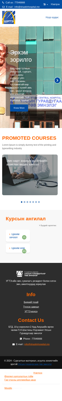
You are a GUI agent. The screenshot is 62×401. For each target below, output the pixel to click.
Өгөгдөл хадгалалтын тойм (18, 376)
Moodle (8, 388)
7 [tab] (39, 202)
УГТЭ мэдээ (31, 311)
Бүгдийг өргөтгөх (48, 225)
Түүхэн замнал (31, 307)
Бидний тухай (31, 302)
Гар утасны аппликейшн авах (20, 380)
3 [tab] (27, 202)
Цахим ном (18, 248)
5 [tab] (33, 202)
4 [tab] (30, 202)
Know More (19, 108)
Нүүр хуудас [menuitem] (52, 17)
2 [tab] (24, 202)
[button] (46, 4)
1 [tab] (21, 202)
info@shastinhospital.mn (27, 7)
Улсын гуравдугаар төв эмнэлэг (35, 364)
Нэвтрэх (55, 4)
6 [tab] (36, 202)
